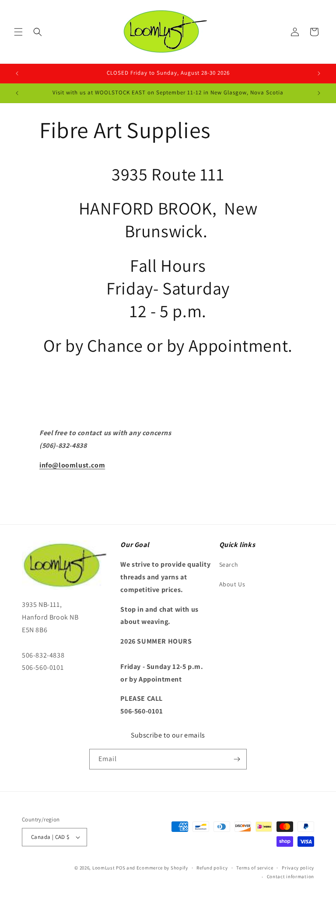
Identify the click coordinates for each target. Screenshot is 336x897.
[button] (18, 32)
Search (228, 564)
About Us (232, 584)
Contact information (290, 876)
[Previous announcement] (17, 73)
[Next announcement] (319, 73)
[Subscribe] (236, 759)
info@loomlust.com (72, 465)
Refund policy (212, 868)
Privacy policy (298, 868)
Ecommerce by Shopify (162, 868)
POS (120, 868)
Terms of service (254, 868)
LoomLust (103, 868)
